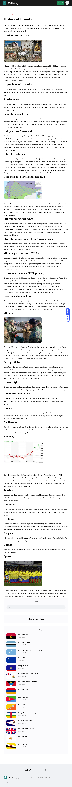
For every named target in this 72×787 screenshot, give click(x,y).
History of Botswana (24, 642)
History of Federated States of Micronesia (30, 650)
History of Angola (23, 634)
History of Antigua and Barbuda (27, 681)
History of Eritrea (23, 697)
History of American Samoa (26, 720)
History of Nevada (23, 658)
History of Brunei (23, 744)
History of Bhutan (23, 705)
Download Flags (36, 619)
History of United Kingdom (26, 728)
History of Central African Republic (28, 713)
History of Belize (23, 666)
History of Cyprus (23, 736)
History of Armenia (23, 689)
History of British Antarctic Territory (28, 673)
